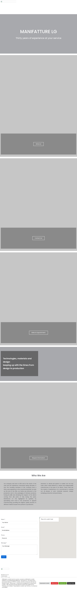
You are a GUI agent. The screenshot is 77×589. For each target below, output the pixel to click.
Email (3, 527)
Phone (3, 535)
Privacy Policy (71, 583)
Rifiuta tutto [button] (54, 583)
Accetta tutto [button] (62, 583)
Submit (3, 556)
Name (3, 519)
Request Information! (38, 458)
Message (4, 543)
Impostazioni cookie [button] (44, 583)
